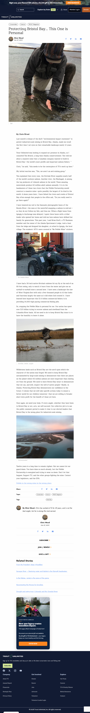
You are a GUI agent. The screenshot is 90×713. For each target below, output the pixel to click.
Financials (6, 687)
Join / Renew (44, 547)
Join (33, 687)
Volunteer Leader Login (39, 700)
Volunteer (35, 696)
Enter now (33, 643)
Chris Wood (18, 38)
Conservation (13, 24)
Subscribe (43, 540)
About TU (6, 679)
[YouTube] (21, 671)
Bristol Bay (49, 499)
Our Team (63, 679)
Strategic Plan (7, 692)
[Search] (18, 9)
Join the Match (73, 3)
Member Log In (75, 9)
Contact (62, 696)
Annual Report (7, 683)
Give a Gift (44, 554)
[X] (9, 671)
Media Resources (65, 692)
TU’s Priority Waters (66, 687)
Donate (86, 9)
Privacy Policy (7, 696)
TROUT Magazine (33, 24)
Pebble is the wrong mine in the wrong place (33, 483)
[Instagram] (15, 671)
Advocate (34, 692)
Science (23, 24)
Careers (62, 683)
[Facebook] (4, 671)
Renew (34, 683)
